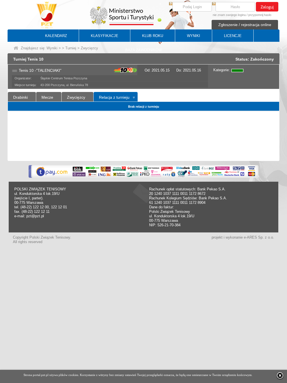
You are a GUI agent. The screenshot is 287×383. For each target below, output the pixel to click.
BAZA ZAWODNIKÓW (143, 50)
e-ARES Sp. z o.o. (259, 237)
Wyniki (52, 48)
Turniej (70, 48)
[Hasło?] (214, 4)
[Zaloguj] (267, 6)
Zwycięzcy (76, 97)
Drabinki (20, 97)
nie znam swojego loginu (229, 15)
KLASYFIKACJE (104, 36)
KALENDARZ (56, 36)
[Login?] (170, 4)
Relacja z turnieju (114, 97)
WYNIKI (193, 36)
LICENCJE (233, 36)
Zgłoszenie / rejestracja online (244, 24)
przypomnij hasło (259, 15)
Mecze (47, 97)
